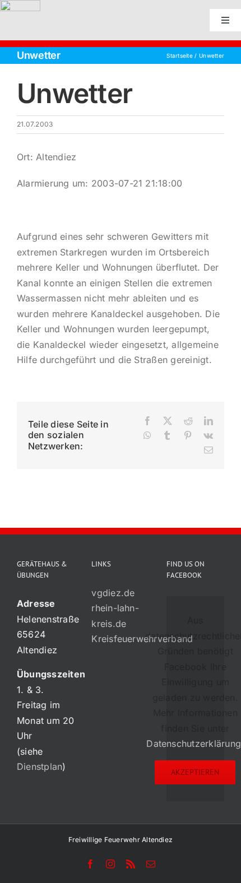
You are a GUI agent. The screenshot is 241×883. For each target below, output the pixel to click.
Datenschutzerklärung (193, 743)
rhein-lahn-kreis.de (115, 615)
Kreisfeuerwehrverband (120, 638)
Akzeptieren (195, 772)
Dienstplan (39, 766)
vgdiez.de (113, 592)
